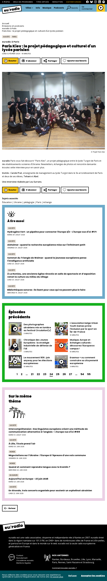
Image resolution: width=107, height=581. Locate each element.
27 (70, 374)
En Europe (14, 475)
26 (64, 374)
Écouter (12, 60)
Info (38, 8)
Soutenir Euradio (73, 2)
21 (32, 374)
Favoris (74, 7)
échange (47, 202)
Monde (12, 452)
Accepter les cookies (93, 576)
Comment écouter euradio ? (64, 568)
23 (44, 374)
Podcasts (59, 8)
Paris (14, 37)
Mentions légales (23, 563)
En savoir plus (56, 577)
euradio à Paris (9, 28)
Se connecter (87, 8)
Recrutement (21, 558)
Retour (12, 508)
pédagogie (29, 202)
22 (38, 374)
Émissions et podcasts (13, 26)
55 (89, 374)
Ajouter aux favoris (77, 60)
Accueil (5, 23)
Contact (19, 555)
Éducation (7, 202)
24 (51, 374)
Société (6, 37)
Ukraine (18, 202)
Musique (47, 8)
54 (82, 374)
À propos (6, 2)
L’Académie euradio (25, 560)
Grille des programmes (23, 2)
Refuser (72, 576)
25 (57, 374)
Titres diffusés (42, 2)
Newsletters (57, 2)
